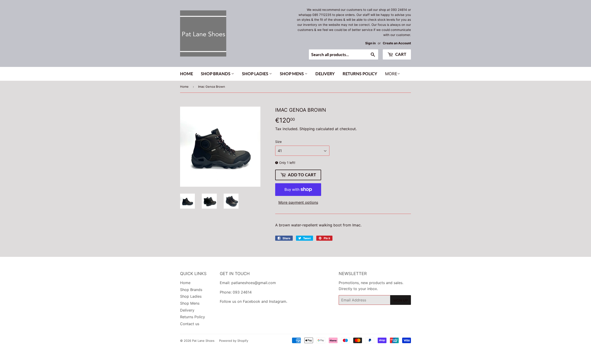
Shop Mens (292, 73)
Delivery (325, 73)
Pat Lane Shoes (203, 340)
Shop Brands (216, 73)
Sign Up (400, 300)
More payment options (298, 202)
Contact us (189, 323)
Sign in (370, 43)
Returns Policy (360, 73)
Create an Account (397, 43)
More (391, 73)
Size (278, 142)
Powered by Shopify (233, 340)
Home (186, 73)
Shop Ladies (255, 73)
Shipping (307, 128)
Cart (400, 54)
